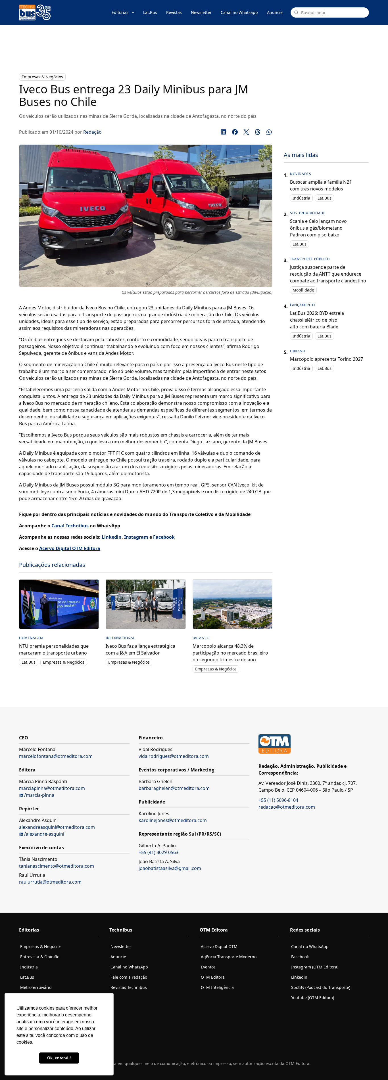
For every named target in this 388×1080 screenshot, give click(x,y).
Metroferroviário (35, 987)
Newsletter (201, 12)
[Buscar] (296, 12)
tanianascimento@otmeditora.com (56, 866)
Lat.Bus (150, 12)
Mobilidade (303, 290)
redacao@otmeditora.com (286, 807)
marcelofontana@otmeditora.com (56, 756)
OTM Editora (213, 977)
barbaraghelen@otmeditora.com (174, 788)
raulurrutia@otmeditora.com (50, 882)
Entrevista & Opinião (39, 956)
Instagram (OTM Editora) (314, 967)
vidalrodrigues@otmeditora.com (174, 756)
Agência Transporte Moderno (228, 956)
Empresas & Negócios (42, 76)
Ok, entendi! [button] (59, 1058)
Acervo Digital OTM (219, 946)
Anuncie (275, 12)
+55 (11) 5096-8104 (278, 800)
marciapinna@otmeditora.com (52, 788)
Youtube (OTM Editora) (312, 997)
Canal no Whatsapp (239, 12)
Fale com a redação (128, 977)
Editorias (120, 12)
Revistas (174, 12)
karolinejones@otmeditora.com (173, 820)
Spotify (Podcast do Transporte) (320, 987)
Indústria (301, 198)
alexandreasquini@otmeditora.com (57, 827)
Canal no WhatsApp (129, 967)
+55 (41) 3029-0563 (158, 852)
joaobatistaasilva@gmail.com (170, 868)
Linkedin (299, 977)
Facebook (300, 956)
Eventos (208, 967)
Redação (92, 132)
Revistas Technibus (128, 987)
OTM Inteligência (217, 987)
